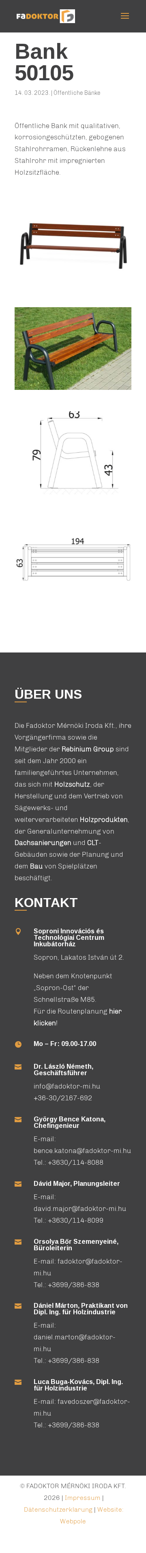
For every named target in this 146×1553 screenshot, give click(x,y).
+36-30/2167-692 (63, 1098)
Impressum (83, 1498)
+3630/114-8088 (75, 1162)
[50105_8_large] (73, 599)
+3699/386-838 (73, 1285)
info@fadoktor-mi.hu (67, 1086)
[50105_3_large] (73, 286)
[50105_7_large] (73, 494)
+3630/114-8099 (75, 1220)
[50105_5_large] (73, 390)
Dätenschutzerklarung (59, 1509)
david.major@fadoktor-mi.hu (80, 1208)
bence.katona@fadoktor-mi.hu (82, 1151)
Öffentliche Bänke (77, 93)
